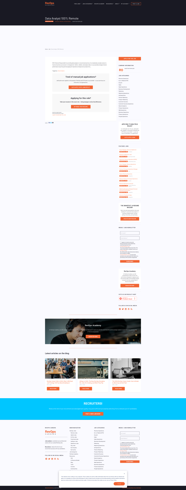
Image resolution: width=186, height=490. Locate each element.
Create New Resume (129, 219)
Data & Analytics (123, 106)
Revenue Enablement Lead (125, 154)
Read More (53, 388)
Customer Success (123, 101)
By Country (73, 449)
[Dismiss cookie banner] (124, 474)
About (117, 3)
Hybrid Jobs (73, 435)
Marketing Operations (124, 93)
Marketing (121, 91)
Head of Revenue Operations (125, 174)
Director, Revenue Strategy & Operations (128, 178)
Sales (120, 84)
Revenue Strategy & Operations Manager (128, 169)
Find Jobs (77, 3)
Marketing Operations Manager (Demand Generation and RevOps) (128, 189)
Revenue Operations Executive (126, 183)
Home (46, 49)
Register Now (129, 285)
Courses (73, 466)
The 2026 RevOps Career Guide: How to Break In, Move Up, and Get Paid (125, 382)
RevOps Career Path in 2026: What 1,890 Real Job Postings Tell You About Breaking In (60, 382)
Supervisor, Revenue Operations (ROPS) (128, 159)
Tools (72, 464)
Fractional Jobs (74, 439)
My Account (124, 3)
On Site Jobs (74, 437)
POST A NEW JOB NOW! (93, 414)
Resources (109, 3)
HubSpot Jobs (74, 441)
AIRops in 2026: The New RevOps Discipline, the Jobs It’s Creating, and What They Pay (92, 382)
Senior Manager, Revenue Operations (127, 164)
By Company (74, 447)
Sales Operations (123, 87)
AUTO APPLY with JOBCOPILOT (81, 87)
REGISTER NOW (93, 336)
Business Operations (124, 112)
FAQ (72, 458)
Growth (120, 82)
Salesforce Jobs (75, 443)
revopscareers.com (125, 246)
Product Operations (123, 108)
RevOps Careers (49, 487)
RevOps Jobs (73, 430)
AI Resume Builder (75, 460)
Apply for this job (130, 58)
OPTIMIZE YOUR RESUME (81, 106)
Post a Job (136, 3)
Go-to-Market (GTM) (123, 80)
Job (49, 49)
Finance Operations (123, 114)
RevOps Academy (99, 3)
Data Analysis (61, 70)
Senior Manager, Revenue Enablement (127, 149)
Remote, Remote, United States (63, 21)
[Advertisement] (93, 36)
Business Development (124, 89)
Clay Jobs (73, 445)
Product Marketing (123, 99)
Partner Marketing (123, 97)
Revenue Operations (123, 78)
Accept (119, 483)
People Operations (123, 116)
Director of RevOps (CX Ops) (125, 195)
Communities (74, 468)
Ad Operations (122, 95)
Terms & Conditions (126, 487)
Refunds (139, 487)
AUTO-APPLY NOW (129, 137)
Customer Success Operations (126, 103)
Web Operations (122, 110)
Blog (72, 462)
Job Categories (87, 3)
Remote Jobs (74, 433)
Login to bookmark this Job (59, 115)
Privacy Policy (123, 250)
